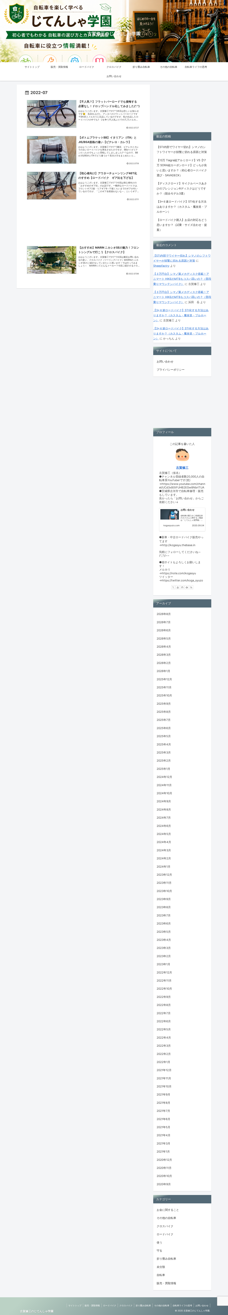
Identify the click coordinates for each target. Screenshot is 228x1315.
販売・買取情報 (92, 1305)
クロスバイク (125, 1305)
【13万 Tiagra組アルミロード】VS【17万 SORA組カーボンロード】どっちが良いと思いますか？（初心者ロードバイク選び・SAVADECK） (182, 168)
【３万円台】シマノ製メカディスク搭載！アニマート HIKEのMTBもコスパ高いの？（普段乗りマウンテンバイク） (182, 279)
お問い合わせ (165, 361)
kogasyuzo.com (171, 525)
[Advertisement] (83, 221)
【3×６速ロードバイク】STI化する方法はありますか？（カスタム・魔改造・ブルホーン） (182, 206)
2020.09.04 (198, 525)
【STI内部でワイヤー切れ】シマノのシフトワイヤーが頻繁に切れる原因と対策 (182, 149)
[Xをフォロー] (173, 587)
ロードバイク (109, 1305)
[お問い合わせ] (169, 514)
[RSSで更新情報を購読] (191, 587)
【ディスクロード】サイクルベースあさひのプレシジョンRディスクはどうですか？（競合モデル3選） (182, 188)
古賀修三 (182, 467)
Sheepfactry (161, 265)
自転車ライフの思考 (182, 1305)
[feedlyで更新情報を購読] (187, 587)
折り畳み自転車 (143, 1305)
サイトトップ (74, 1305)
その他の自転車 (161, 1305)
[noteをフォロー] (182, 587)
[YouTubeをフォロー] (178, 587)
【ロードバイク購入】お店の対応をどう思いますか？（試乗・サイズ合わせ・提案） (182, 225)
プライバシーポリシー (171, 369)
